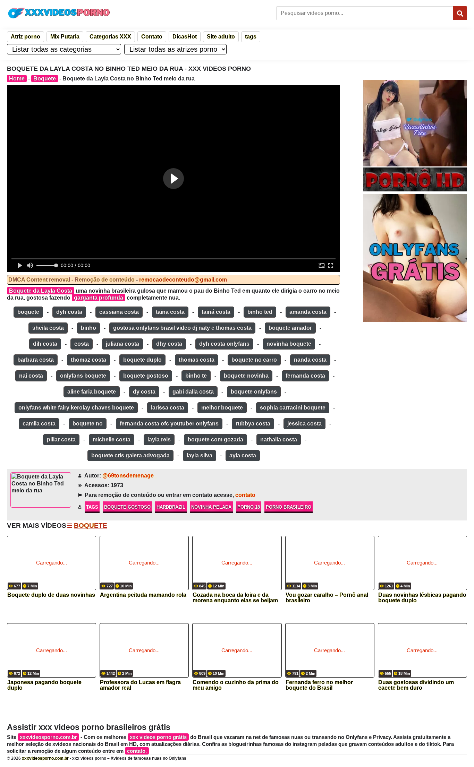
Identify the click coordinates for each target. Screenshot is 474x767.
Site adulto (221, 37)
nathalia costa (278, 439)
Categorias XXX (110, 37)
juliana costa (122, 344)
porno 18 (248, 507)
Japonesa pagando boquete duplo (44, 685)
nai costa (31, 376)
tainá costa (216, 312)
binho (88, 328)
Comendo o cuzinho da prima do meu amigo (236, 685)
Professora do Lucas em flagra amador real (140, 685)
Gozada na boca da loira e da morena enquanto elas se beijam (235, 597)
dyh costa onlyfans (224, 344)
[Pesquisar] (460, 13)
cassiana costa (119, 312)
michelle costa (111, 439)
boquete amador (290, 328)
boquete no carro (254, 360)
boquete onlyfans (254, 392)
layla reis (159, 439)
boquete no (88, 423)
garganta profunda (98, 298)
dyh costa (69, 312)
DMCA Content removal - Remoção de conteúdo (71, 280)
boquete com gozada (215, 439)
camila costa (39, 423)
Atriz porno (25, 37)
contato (245, 495)
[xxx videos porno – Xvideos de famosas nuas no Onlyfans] (59, 13)
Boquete (44, 78)
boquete (28, 312)
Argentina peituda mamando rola (143, 595)
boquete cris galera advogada (130, 455)
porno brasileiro (288, 507)
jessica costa (304, 423)
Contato (151, 37)
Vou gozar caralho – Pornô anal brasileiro (327, 597)
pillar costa (61, 439)
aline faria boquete (91, 392)
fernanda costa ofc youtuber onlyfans (169, 423)
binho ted (259, 312)
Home (17, 78)
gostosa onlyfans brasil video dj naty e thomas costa (182, 328)
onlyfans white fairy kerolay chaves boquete (76, 408)
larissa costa (167, 408)
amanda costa (308, 312)
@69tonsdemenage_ (129, 476)
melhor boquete (222, 408)
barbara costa (35, 360)
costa (81, 344)
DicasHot (184, 37)
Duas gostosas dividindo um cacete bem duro (416, 685)
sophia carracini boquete (292, 408)
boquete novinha (246, 376)
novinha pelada (211, 507)
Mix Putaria (64, 37)
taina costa (170, 312)
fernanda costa (305, 376)
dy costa (144, 392)
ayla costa (242, 455)
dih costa (45, 344)
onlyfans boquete (83, 376)
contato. (137, 751)
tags (250, 37)
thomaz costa (88, 360)
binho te (196, 376)
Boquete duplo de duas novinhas (51, 595)
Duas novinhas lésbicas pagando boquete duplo (422, 597)
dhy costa (169, 344)
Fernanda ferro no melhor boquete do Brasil (319, 685)
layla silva (199, 455)
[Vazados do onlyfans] (415, 123)
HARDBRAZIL (170, 507)
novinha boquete (288, 344)
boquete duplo (142, 360)
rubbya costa (253, 423)
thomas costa (196, 360)
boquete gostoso (145, 376)
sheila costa (48, 328)
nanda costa (310, 360)
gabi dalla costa (193, 392)
